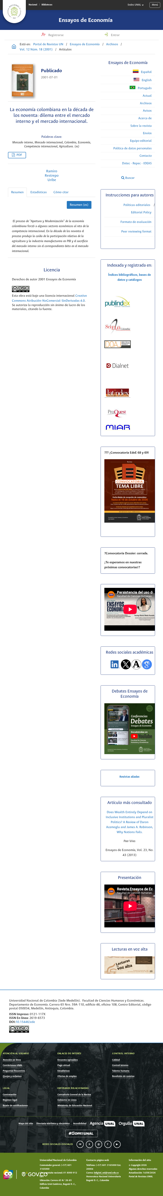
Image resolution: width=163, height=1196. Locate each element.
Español (146, 72)
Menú (155, 4)
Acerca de (145, 118)
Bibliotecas (47, 5)
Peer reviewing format (136, 231)
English (146, 80)
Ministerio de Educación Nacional (74, 1105)
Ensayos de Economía (86, 20)
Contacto (146, 156)
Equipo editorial (141, 141)
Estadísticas (38, 192)
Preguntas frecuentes (14, 1071)
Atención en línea (12, 1060)
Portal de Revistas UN (48, 44)
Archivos (112, 44)
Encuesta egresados (67, 1060)
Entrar (115, 35)
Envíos (147, 133)
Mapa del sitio (25, 1123)
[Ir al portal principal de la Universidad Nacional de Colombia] (14, 11)
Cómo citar (61, 192)
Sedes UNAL (134, 4)
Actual (147, 96)
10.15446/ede (25, 1022)
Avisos (147, 110)
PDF (19, 155)
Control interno (120, 1065)
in (80, 1144)
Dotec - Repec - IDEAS (137, 163)
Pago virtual (63, 1065)
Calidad (116, 1060)
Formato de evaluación (135, 222)
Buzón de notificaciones (15, 1105)
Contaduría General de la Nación (74, 1094)
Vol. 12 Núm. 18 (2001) (36, 49)
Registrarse (56, 35)
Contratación (9, 1094)
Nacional (33, 5)
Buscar (129, 178)
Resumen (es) (79, 205)
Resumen (17, 192)
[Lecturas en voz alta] (129, 973)
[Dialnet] (117, 371)
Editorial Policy (141, 212)
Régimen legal (10, 1100)
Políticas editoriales (136, 205)
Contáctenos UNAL (12, 1065)
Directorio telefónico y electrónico (53, 1123)
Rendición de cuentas (123, 1076)
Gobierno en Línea (67, 1100)
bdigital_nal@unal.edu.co (106, 1173)
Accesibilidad (79, 1123)
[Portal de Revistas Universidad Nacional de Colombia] (14, 47)
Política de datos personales (132, 148)
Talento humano (120, 1071)
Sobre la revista (141, 126)
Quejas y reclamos (12, 1076)
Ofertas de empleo (67, 1076)
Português (144, 88)
